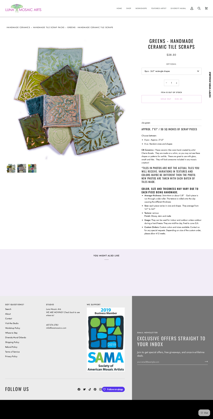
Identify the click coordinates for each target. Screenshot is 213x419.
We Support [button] (94, 304)
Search (8, 309)
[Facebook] (79, 389)
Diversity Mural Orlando (15, 337)
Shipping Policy (12, 342)
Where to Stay (11, 332)
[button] (128, 8)
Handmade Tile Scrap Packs (48, 27)
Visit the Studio (12, 323)
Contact (8, 318)
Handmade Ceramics (18, 27)
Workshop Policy (12, 328)
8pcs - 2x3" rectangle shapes (157, 71)
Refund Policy (11, 346)
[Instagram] (100, 389)
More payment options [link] (171, 116)
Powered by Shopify (196, 411)
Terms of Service (12, 351)
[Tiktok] (90, 389)
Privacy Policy (11, 356)
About (8, 313)
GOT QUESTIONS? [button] (14, 304)
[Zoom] (69, 100)
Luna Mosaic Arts (56, 407)
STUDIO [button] (50, 304)
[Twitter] (84, 389)
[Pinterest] (95, 389)
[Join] (205, 361)
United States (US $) (19, 409)
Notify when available (209, 84)
